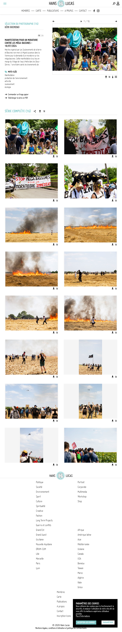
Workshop (82, 496)
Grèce (80, 587)
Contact (83, 10)
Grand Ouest (41, 534)
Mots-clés (12, 71)
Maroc (80, 572)
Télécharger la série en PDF (18, 98)
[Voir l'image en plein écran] (116, 76)
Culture (39, 501)
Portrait (81, 482)
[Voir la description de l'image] (112, 76)
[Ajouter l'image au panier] (109, 76)
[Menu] (5, 3)
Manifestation (9, 75)
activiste (8, 81)
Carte (38, 10)
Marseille (40, 558)
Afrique (81, 529)
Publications (53, 10)
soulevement (9, 84)
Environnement (42, 491)
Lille (37, 553)
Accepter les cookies (86, 622)
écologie (8, 87)
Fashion (39, 515)
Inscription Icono (64, 615)
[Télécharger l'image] (106, 76)
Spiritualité (40, 506)
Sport (38, 496)
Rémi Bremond (12, 27)
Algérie (81, 577)
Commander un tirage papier (18, 94)
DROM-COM (41, 549)
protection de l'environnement (16, 78)
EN (42, 35)
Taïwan (80, 568)
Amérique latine (84, 534)
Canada (80, 553)
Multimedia (82, 491)
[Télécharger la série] (40, 111)
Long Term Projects (44, 520)
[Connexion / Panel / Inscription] (118, 3)
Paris (38, 563)
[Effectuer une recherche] (114, 3)
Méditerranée (83, 544)
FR (39, 35)
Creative (39, 510)
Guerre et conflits (43, 525)
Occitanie (40, 539)
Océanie (81, 549)
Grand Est (40, 529)
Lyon (38, 568)
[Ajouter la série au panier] (44, 111)
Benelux (81, 563)
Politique (39, 482)
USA (79, 558)
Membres (25, 10)
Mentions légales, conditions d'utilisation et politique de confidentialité (61, 628)
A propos (69, 10)
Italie (80, 582)
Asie (79, 539)
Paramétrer (108, 622)
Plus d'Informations (83, 616)
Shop (80, 501)
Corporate (82, 486)
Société (39, 486)
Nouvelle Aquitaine (44, 544)
